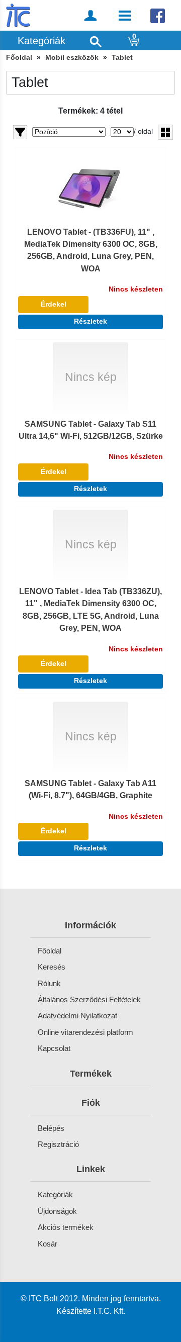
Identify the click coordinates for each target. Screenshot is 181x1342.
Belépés (51, 1128)
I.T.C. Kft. (109, 1310)
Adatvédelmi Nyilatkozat (77, 1015)
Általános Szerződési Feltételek (89, 999)
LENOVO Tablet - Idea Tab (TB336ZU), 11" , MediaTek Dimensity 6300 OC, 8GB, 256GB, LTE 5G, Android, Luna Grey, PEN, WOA (90, 609)
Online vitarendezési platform (85, 1032)
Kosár (47, 1243)
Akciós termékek (66, 1227)
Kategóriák (55, 1194)
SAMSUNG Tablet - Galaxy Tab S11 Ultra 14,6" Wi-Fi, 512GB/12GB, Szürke (91, 429)
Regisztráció (58, 1144)
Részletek (90, 321)
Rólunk (49, 983)
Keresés (51, 967)
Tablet (122, 57)
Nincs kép (91, 377)
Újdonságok (57, 1211)
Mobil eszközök (72, 57)
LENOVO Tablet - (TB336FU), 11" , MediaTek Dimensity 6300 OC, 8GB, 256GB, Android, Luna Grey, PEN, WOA (90, 250)
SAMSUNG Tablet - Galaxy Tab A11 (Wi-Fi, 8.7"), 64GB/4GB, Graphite (90, 789)
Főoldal (19, 57)
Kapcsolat (54, 1048)
